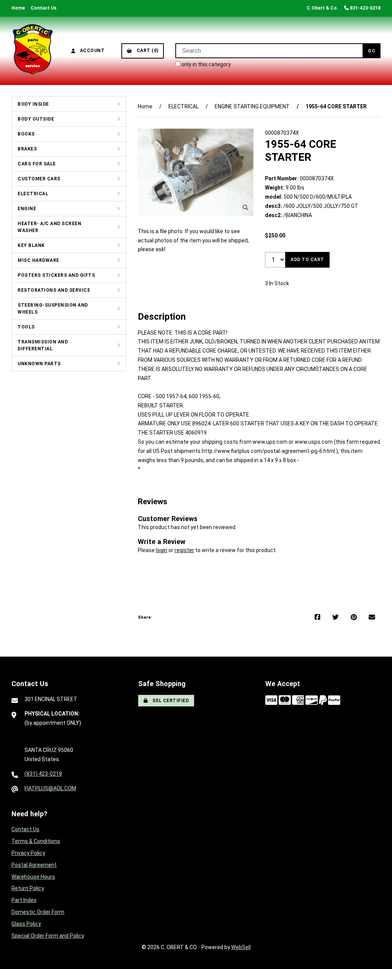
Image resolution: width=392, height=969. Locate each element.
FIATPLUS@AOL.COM (50, 788)
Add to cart (307, 259)
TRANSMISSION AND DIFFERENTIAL (43, 345)
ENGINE (27, 208)
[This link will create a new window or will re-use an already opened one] (317, 617)
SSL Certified (169, 700)
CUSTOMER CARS (39, 178)
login (161, 550)
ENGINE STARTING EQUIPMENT (252, 106)
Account (91, 50)
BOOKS (26, 134)
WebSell (241, 947)
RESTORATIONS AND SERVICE (54, 290)
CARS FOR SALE (37, 164)
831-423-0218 (365, 8)
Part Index (23, 900)
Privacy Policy (28, 853)
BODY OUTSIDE (36, 119)
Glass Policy (26, 924)
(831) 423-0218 (43, 774)
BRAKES (27, 149)
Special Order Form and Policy (47, 936)
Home (18, 8)
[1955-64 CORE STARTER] (195, 172)
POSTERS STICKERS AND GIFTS (56, 275)
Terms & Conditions (35, 841)
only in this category (205, 64)
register (184, 550)
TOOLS (26, 327)
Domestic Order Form (37, 912)
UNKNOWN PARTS (39, 363)
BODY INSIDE (33, 104)
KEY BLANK (31, 245)
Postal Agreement (34, 865)
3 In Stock (277, 283)
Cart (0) (146, 50)
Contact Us (44, 8)
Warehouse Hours (33, 877)
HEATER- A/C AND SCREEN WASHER (49, 227)
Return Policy (27, 888)
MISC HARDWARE (38, 260)
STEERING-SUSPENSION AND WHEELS (53, 308)
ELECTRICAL (33, 193)
